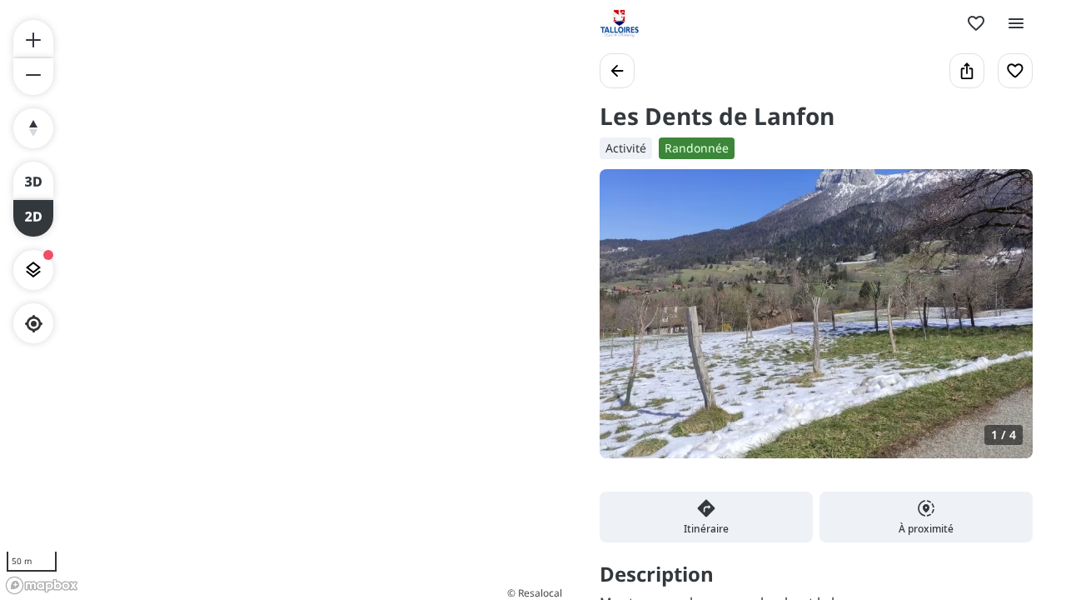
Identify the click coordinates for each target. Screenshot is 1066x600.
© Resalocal (534, 593)
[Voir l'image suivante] (1003, 323)
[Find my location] (34, 324)
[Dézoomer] (33, 76)
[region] (283, 300)
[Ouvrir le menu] (1016, 23)
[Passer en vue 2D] (33, 218)
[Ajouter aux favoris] (1015, 70)
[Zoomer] (33, 38)
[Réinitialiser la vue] (33, 128)
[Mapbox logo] (41, 585)
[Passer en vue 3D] (33, 180)
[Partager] (966, 70)
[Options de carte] (33, 270)
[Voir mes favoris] (976, 23)
